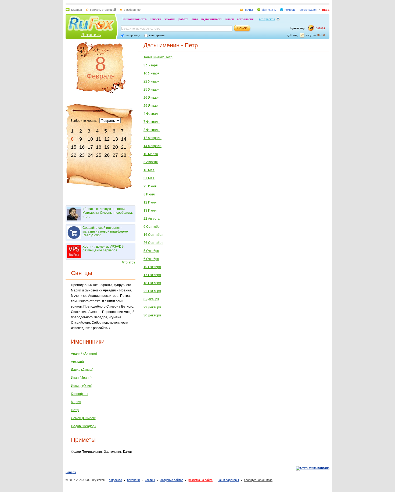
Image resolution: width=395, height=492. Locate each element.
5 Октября (151, 251)
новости (155, 19)
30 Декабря (152, 315)
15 (73, 147)
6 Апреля (150, 162)
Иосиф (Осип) (81, 386)
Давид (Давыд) (82, 370)
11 (98, 139)
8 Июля (149, 194)
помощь (290, 9)
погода (320, 27)
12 (107, 139)
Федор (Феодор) (83, 426)
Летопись (91, 34)
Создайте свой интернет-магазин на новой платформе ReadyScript (105, 231)
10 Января (151, 73)
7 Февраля (151, 122)
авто (195, 19)
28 (123, 155)
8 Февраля (151, 130)
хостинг (150, 480)
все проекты (267, 18)
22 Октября (152, 291)
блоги (229, 19)
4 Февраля (151, 114)
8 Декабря (151, 299)
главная (76, 9)
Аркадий (77, 361)
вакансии (133, 480)
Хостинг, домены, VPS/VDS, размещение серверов (103, 248)
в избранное (132, 9)
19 (107, 147)
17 (90, 147)
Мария (76, 402)
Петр (75, 410)
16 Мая (149, 170)
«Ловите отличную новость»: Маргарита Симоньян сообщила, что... (107, 212)
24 (90, 155)
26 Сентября (153, 243)
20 (115, 147)
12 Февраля (152, 138)
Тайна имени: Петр (158, 57)
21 (123, 147)
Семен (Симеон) (83, 418)
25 (98, 155)
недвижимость (211, 19)
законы (169, 19)
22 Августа (151, 218)
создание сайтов (171, 480)
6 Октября (151, 259)
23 (82, 155)
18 (98, 147)
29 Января (151, 106)
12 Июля (150, 202)
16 (82, 147)
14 (123, 139)
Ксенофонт (79, 394)
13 (115, 139)
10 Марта (150, 154)
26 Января (151, 97)
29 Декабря (152, 307)
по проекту (132, 35)
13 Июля (150, 210)
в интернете (156, 35)
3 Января (150, 65)
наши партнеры (228, 480)
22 (73, 155)
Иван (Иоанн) (81, 378)
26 (107, 155)
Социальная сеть (133, 19)
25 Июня (150, 186)
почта (249, 9)
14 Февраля (152, 146)
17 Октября (152, 275)
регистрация (308, 9)
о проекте (115, 480)
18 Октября (152, 283)
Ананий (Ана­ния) (84, 353)
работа (183, 19)
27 (115, 155)
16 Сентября (153, 235)
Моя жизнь (268, 9)
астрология (245, 19)
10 (90, 139)
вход (325, 9)
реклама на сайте (200, 480)
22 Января (151, 81)
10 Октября (152, 267)
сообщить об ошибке (258, 480)
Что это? (128, 262)
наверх (71, 472)
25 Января (151, 89)
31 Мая (149, 178)
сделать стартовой (103, 9)
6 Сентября (152, 227)
